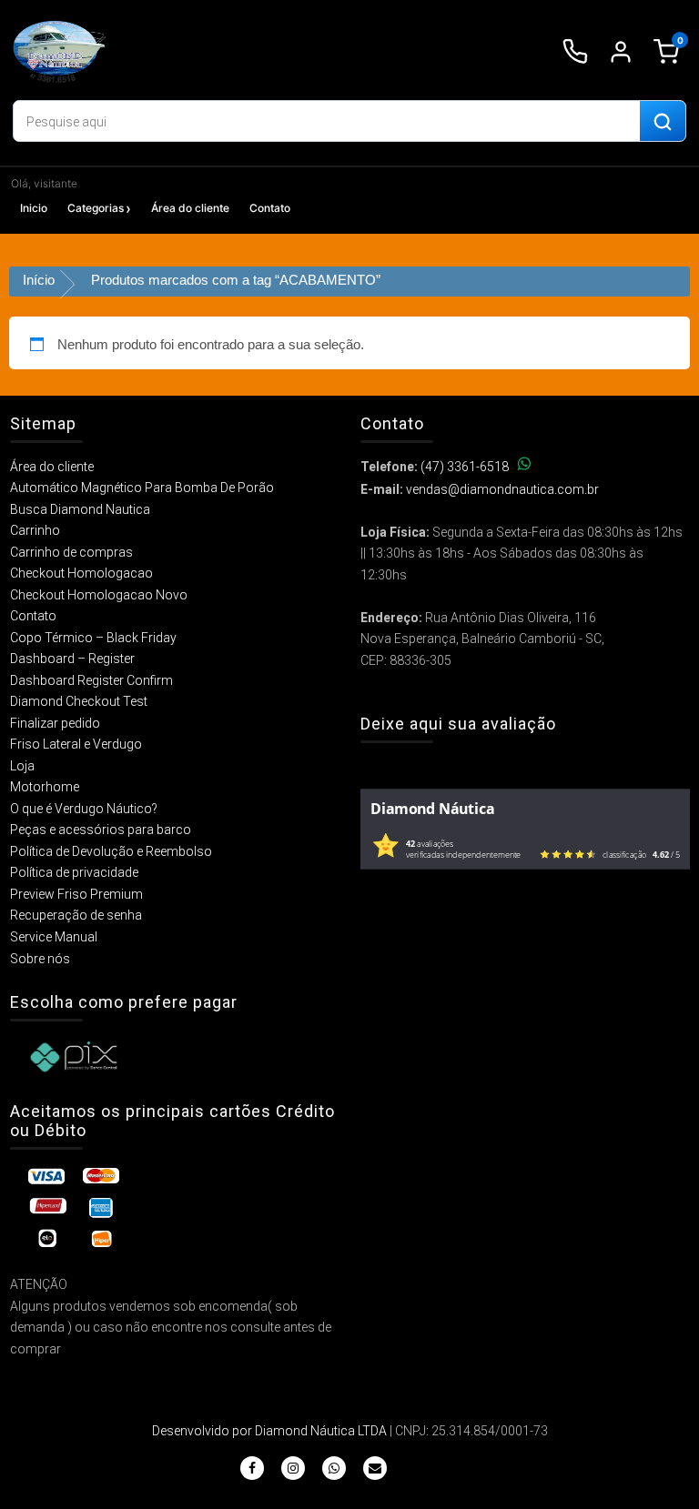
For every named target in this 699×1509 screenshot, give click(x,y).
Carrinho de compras (71, 552)
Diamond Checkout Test (78, 701)
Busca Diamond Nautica (80, 509)
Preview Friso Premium (76, 894)
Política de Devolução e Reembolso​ (111, 851)
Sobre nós (40, 958)
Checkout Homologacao (81, 573)
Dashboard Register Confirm (91, 680)
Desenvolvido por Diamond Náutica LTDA (269, 1430)
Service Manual (53, 937)
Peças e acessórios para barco (100, 829)
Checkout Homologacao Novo (98, 595)
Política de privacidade (74, 872)
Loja (22, 766)
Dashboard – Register (72, 658)
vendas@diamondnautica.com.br (502, 489)
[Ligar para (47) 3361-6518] (575, 52)
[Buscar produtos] (662, 122)
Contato (269, 208)
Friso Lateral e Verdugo (76, 744)
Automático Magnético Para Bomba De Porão (142, 487)
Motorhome (44, 787)
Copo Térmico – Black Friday (93, 637)
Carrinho (35, 530)
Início (39, 279)
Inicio (33, 208)
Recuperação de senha (76, 915)
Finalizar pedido (55, 723)
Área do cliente (190, 208)
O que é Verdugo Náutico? (83, 808)
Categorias (95, 208)
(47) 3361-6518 (464, 466)
